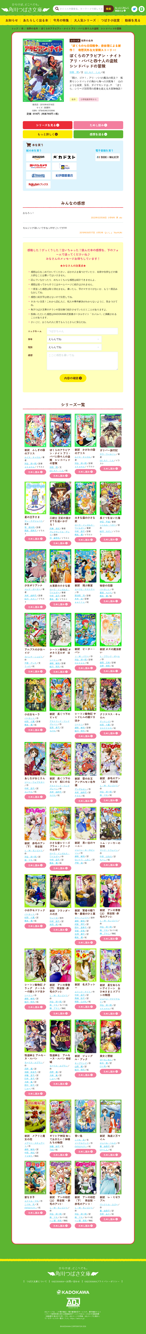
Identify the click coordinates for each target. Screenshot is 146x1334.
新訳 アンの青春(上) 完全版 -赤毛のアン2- (110, 913)
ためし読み (97, 125)
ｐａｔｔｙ (80, 602)
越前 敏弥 (55, 663)
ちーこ (103, 859)
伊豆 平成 (105, 521)
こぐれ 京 (80, 1140)
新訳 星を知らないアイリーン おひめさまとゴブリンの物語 (110, 990)
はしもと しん (92, 72)
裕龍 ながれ (81, 1001)
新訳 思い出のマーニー (85, 844)
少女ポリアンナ (33, 585)
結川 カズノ (106, 531)
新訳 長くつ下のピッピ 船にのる (60, 779)
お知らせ (11, 20)
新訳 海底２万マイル (110, 1137)
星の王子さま (32, 517)
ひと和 (103, 1066)
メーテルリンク (82, 1143)
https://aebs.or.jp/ (77, 1318)
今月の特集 (61, 20)
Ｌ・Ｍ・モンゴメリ (109, 785)
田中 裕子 (30, 1085)
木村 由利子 (30, 595)
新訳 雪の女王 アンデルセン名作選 (85, 782)
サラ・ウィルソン (108, 454)
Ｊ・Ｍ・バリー (82, 656)
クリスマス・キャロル (110, 715)
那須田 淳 (80, 595)
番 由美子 (105, 1146)
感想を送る (97, 134)
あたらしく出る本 (35, 20)
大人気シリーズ (85, 20)
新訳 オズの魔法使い (110, 650)
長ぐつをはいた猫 (110, 518)
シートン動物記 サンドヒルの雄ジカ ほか (86, 717)
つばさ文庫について (36, 1281)
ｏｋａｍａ (30, 467)
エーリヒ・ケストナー (85, 589)
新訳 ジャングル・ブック (84, 1057)
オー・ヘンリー (82, 917)
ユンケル (29, 791)
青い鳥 (78, 1136)
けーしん (104, 1149)
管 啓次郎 (30, 527)
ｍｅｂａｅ (80, 663)
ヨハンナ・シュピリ (33, 656)
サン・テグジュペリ (33, 521)
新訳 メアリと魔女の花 (35, 1137)
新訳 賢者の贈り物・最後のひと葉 (85, 911)
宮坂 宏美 (80, 931)
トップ (14, 28)
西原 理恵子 (30, 530)
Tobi (52, 1149)
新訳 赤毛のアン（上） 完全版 (110, 779)
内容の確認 (71, 378)
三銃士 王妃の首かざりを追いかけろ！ (60, 521)
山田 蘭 (79, 1066)
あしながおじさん (35, 778)
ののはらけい (81, 1146)
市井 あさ (105, 1214)
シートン (54, 660)
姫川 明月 (55, 666)
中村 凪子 (80, 531)
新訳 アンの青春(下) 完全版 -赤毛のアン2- (60, 988)
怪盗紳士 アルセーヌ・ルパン (35, 1056)
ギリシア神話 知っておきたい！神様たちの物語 (60, 1139)
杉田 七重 (30, 721)
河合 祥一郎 (30, 463)
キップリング (81, 1063)
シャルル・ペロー (108, 525)
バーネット (105, 589)
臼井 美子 (30, 1078)
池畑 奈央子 (30, 1072)
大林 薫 (29, 1082)
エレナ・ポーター (32, 589)
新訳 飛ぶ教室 (84, 585)
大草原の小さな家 (60, 585)
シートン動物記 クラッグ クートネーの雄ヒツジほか (35, 988)
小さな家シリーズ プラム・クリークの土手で (60, 846)
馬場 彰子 (80, 998)
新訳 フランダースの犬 (60, 912)
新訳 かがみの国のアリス (85, 451)
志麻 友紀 (55, 528)
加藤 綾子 (55, 1146)
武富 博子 (80, 924)
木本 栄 (79, 599)
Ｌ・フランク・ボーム (110, 656)
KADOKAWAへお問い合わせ (66, 1281)
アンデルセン (81, 789)
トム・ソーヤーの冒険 (110, 844)
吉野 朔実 (105, 666)
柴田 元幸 (105, 662)
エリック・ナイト (83, 991)
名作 (74, 99)
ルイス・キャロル (32, 457)
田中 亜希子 (81, 927)
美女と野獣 (106, 1056)
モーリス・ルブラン (33, 1062)
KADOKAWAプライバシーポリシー (102, 1281)
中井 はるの (106, 856)
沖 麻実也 (55, 538)
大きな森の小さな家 (85, 519)
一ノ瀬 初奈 (56, 1220)
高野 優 (29, 1068)
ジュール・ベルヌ (108, 1143)
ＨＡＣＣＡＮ (106, 728)
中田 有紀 (30, 1152)
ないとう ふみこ (83, 859)
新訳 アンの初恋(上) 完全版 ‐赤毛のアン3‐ (60, 1200)
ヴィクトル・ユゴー (109, 1204)
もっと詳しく (46, 134)
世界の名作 (32, 28)
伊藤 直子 (30, 1075)
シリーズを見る (46, 125)
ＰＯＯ (78, 795)
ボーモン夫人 (106, 1059)
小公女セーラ (32, 714)
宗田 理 (74, 72)
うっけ (28, 666)
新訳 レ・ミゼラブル (110, 1198)
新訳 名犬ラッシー (85, 985)
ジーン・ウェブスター (34, 782)
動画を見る (133, 20)
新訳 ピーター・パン (85, 650)
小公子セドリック (35, 910)
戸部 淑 (79, 863)
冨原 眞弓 (55, 727)
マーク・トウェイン (109, 850)
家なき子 (30, 1197)
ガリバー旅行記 (109, 450)
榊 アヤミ (105, 933)
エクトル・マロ (31, 1201)
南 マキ (104, 795)
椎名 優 (79, 534)
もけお (53, 730)
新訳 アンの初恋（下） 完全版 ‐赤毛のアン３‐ (85, 1200)
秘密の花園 (106, 585)
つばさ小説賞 (110, 20)
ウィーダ (54, 918)
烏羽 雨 (54, 924)
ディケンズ (105, 721)
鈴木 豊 (104, 1063)
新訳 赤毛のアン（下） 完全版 (35, 844)
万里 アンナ (30, 663)
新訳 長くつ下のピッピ (60, 715)
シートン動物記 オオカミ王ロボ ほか (60, 652)
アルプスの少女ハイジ (35, 650)
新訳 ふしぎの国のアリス (35, 451)
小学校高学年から (89, 99)
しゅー (28, 1088)
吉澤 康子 (80, 934)
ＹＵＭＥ (29, 1156)
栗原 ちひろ (106, 592)
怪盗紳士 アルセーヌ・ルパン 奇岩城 (60, 1058)
